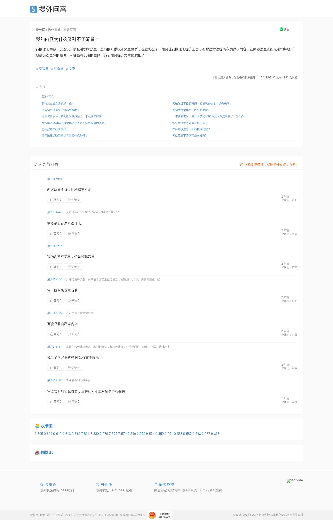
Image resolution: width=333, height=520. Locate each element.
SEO (49, 9)
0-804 (48, 433)
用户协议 (58, 515)
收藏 (91, 199)
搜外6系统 (189, 490)
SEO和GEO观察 (210, 490)
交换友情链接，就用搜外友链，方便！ (272, 164)
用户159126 (54, 380)
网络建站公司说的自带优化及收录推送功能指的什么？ (74, 123)
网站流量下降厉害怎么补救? (189, 135)
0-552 (160, 433)
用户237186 (54, 279)
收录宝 (47, 425)
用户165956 (54, 179)
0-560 (132, 433)
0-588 (178, 433)
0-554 (150, 433)
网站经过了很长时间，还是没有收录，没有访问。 (202, 103)
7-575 (113, 433)
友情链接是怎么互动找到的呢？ (191, 129)
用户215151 (54, 346)
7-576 (104, 433)
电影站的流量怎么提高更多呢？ (61, 110)
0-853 (215, 433)
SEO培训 (67, 490)
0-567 (206, 433)
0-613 (67, 433)
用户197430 (54, 313)
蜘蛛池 (47, 452)
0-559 (141, 433)
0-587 (188, 433)
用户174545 (54, 212)
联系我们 (45, 515)
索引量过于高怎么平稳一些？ (190, 123)
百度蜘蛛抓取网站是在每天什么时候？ (65, 135)
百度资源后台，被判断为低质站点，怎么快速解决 (71, 116)
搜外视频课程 (49, 490)
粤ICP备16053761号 (132, 515)
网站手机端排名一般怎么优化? (190, 110)
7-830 (95, 433)
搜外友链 (102, 490)
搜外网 (40, 29)
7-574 (123, 433)
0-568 (197, 433)
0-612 (76, 433)
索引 (94, 391)
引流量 (43, 68)
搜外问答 (54, 29)
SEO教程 (125, 490)
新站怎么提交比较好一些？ (58, 103)
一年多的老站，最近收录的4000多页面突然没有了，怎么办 (208, 116)
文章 (72, 68)
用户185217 (54, 246)
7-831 (85, 433)
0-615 (58, 433)
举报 (42, 86)
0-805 (39, 433)
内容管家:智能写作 (167, 490)
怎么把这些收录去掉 (54, 129)
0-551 (169, 433)
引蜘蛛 (58, 68)
